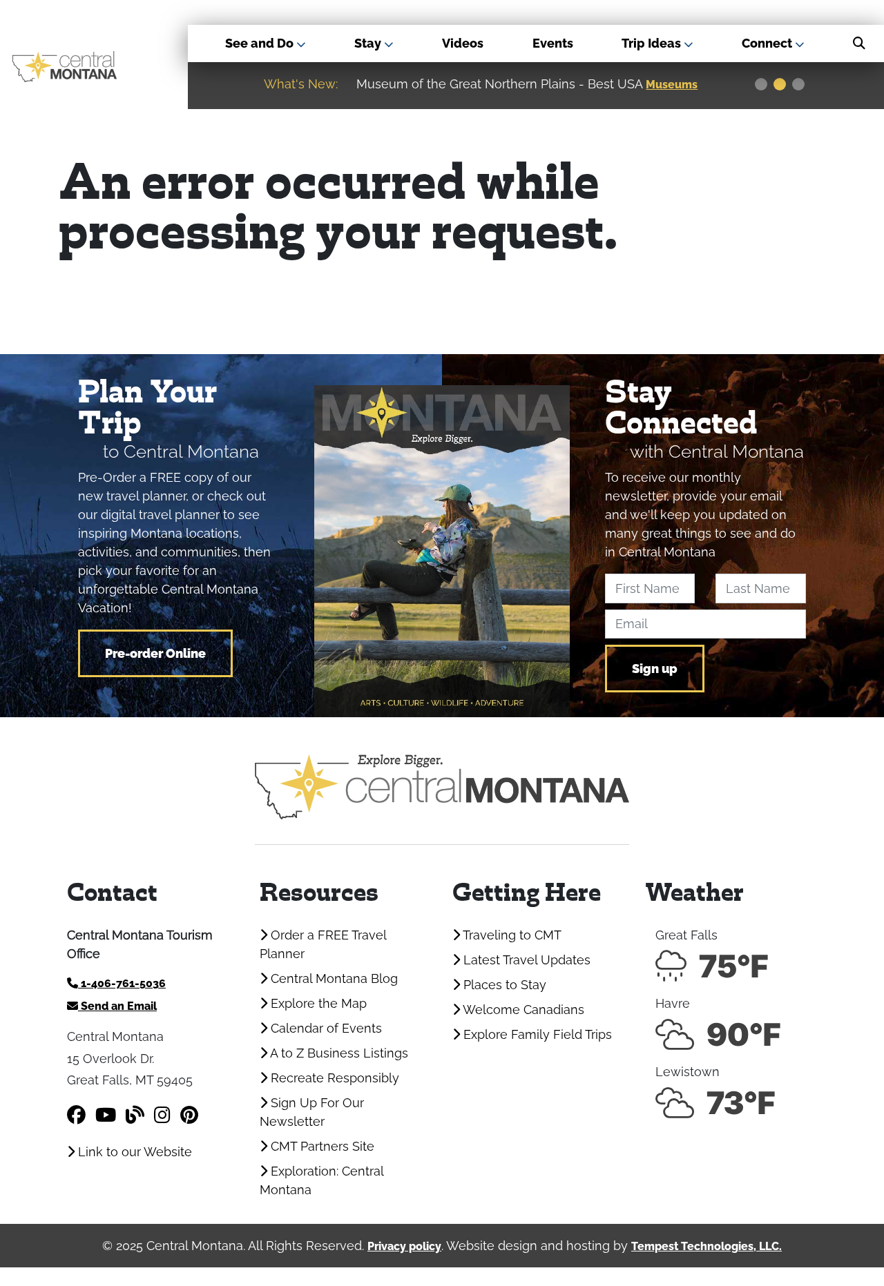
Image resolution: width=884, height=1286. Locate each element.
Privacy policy (404, 1246)
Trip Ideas (653, 43)
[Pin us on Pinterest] (189, 1115)
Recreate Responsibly (333, 1078)
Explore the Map (317, 1003)
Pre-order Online (155, 653)
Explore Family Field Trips (536, 1034)
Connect (768, 43)
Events (552, 43)
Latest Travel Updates (525, 960)
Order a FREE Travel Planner (323, 944)
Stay (369, 43)
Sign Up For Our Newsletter (312, 1112)
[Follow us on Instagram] (162, 1115)
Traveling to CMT (510, 935)
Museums (672, 84)
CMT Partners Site (320, 1146)
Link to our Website (133, 1151)
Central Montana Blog (332, 978)
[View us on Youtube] (105, 1115)
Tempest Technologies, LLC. (706, 1246)
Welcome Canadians (522, 1009)
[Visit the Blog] (135, 1115)
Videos (462, 43)
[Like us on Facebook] (76, 1115)
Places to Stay (503, 984)
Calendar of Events (324, 1028)
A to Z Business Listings (337, 1053)
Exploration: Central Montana (321, 1180)
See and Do (260, 43)
